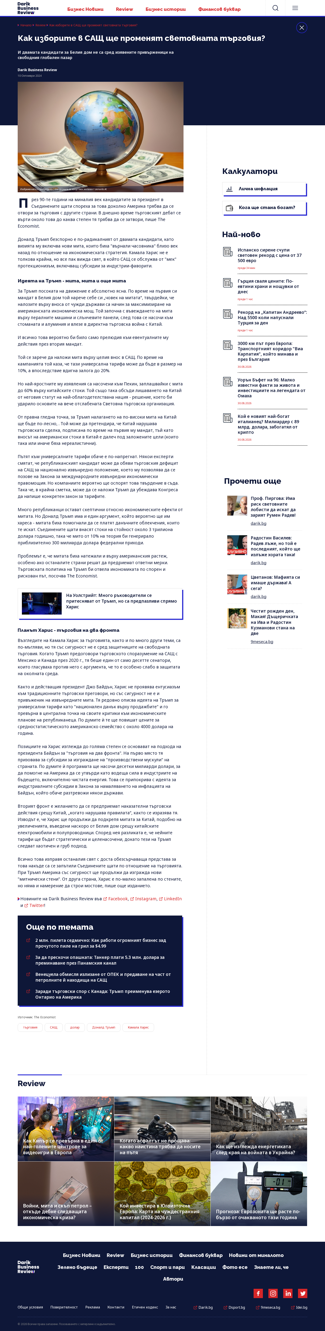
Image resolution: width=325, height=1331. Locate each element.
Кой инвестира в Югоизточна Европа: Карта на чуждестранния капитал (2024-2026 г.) (159, 1212)
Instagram (146, 899)
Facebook (118, 899)
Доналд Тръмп (103, 1027)
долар (75, 1027)
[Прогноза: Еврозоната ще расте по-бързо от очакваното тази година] (259, 1194)
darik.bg (258, 523)
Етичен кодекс (145, 1307)
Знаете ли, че (271, 1267)
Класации (203, 1267)
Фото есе (235, 1267)
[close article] (301, 27)
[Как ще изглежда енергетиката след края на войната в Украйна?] (259, 1129)
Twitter (36, 905)
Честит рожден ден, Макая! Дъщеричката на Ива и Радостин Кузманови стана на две (274, 622)
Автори (173, 1279)
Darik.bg (206, 1307)
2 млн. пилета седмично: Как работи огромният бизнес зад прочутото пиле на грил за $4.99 (100, 943)
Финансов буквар (219, 9)
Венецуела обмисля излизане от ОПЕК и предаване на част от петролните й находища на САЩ (103, 977)
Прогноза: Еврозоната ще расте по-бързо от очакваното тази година (258, 1214)
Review (124, 9)
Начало (26, 25)
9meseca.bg (262, 641)
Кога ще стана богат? (266, 207)
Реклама (92, 1307)
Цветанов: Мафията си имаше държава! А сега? (275, 582)
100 (139, 1267)
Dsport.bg (237, 1307)
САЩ (53, 1027)
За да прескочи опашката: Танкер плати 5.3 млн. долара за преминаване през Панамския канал (99, 960)
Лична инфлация (258, 188)
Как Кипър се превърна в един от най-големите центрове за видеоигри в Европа (63, 1147)
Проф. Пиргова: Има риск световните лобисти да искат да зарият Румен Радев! (273, 506)
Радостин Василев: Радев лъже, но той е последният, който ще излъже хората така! (275, 546)
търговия (30, 1027)
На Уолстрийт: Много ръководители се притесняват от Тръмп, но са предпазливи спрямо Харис (121, 601)
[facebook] (258, 1293)
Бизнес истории (166, 9)
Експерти (116, 1267)
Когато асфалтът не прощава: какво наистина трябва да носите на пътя (160, 1147)
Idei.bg (301, 1307)
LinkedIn (173, 899)
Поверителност (64, 1307)
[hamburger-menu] (295, 8)
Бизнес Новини (85, 9)
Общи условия (30, 1307)
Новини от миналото (256, 1255)
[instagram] (273, 1293)
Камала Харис (138, 1027)
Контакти (115, 1307)
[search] (275, 8)
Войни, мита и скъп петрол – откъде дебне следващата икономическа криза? (57, 1212)
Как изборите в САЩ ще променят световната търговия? (93, 25)
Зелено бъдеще (77, 1267)
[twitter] (302, 1293)
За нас (171, 1307)
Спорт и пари (167, 1267)
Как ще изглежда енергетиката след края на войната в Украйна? (255, 1149)
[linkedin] (287, 1293)
